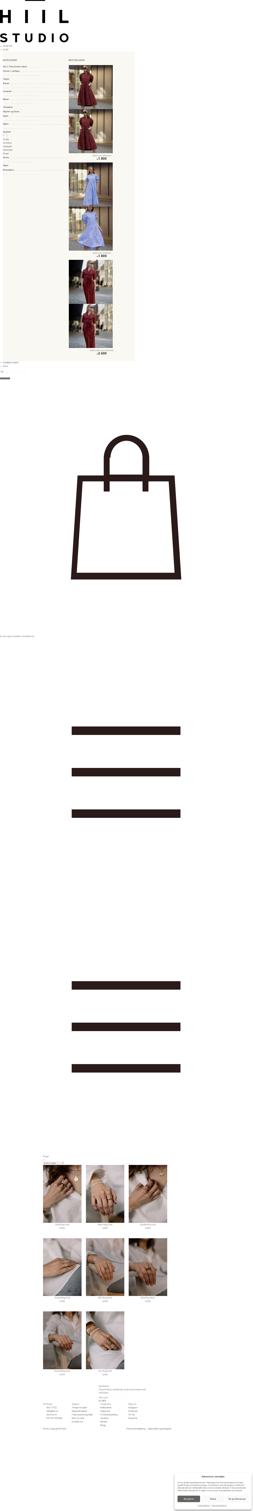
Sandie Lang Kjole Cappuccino (101, 350)
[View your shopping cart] (126, 633)
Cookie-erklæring (204, 1506)
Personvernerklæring (219, 1506)
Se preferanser (237, 1499)
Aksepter (189, 1499)
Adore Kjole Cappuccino (102, 156)
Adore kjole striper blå (102, 253)
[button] (128, 49)
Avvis (213, 1499)
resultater (5, 378)
